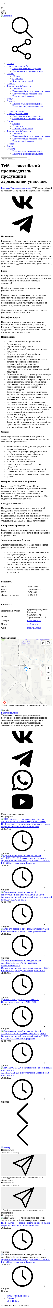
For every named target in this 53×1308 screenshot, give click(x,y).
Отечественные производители (27, 71)
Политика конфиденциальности (27, 106)
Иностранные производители (26, 68)
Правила (11, 101)
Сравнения (17, 78)
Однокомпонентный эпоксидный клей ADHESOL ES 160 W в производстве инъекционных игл (25, 969)
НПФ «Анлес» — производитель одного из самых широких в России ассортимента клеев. (25, 825)
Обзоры (16, 76)
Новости (11, 83)
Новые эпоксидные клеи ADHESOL (18, 1002)
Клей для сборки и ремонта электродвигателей (23, 931)
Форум (10, 99)
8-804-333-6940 (34, 620)
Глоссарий (17, 88)
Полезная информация (23, 96)
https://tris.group (34, 628)
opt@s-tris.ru (32, 624)
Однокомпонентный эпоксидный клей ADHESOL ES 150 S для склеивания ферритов (25, 861)
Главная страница (15, 111)
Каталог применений (22, 81)
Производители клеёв (17, 66)
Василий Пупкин (9, 713)
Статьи (10, 73)
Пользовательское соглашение (27, 104)
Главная (10, 63)
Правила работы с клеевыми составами (31, 91)
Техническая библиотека (19, 86)
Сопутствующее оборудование (27, 94)
